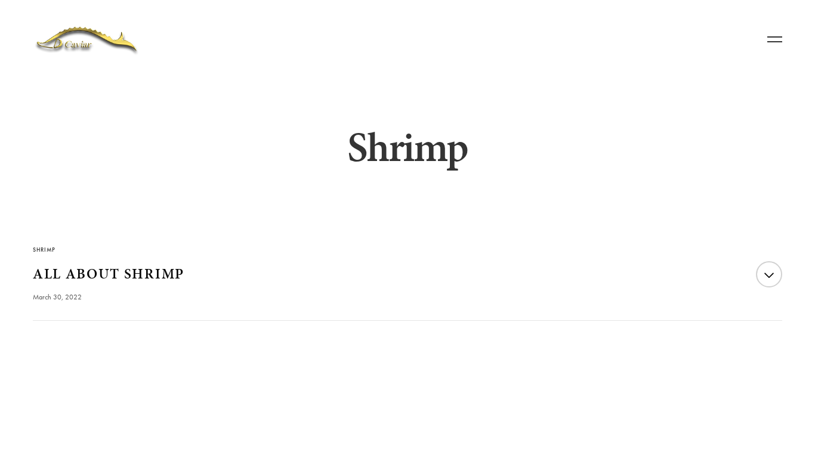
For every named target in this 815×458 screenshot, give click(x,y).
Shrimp (44, 249)
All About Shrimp (108, 274)
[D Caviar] (86, 40)
